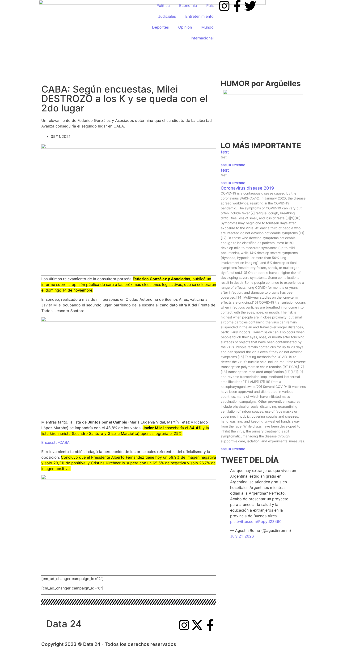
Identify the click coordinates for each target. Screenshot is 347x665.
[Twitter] (250, 6)
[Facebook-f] (237, 6)
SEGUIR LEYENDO (233, 165)
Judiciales (167, 16)
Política (163, 5)
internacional (202, 38)
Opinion (185, 27)
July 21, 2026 (242, 536)
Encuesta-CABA (55, 442)
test (225, 151)
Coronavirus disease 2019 (247, 188)
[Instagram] (224, 6)
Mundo (207, 27)
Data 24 (64, 624)
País (210, 5)
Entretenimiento (199, 16)
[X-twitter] (197, 625)
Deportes (160, 27)
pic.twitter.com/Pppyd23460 (256, 521)
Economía (188, 5)
